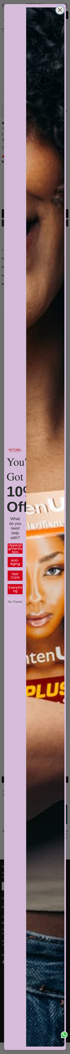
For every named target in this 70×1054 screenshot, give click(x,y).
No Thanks (15, 601)
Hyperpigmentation (15, 548)
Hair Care (15, 576)
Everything (15, 589)
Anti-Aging (15, 562)
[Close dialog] (60, 10)
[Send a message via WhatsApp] (64, 1035)
